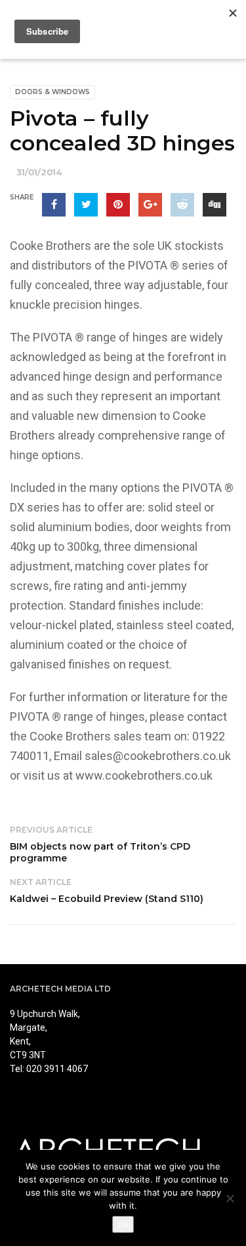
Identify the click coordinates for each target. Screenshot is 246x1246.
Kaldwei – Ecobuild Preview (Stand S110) (106, 899)
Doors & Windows (52, 92)
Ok (123, 1224)
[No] (229, 1198)
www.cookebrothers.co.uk (144, 775)
